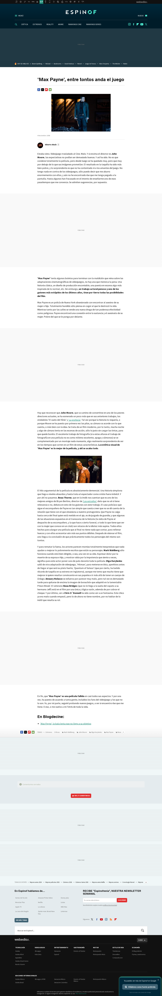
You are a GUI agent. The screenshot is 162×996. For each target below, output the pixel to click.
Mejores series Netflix (98, 882)
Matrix (125, 64)
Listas (63, 902)
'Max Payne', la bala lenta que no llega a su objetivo (65, 723)
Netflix (40, 902)
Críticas (57, 732)
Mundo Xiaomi (20, 964)
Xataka (17, 951)
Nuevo (141, 15)
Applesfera (18, 958)
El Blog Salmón (137, 951)
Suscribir (122, 900)
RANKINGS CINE (74, 24)
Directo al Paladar (79, 951)
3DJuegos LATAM (40, 979)
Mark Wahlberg (69, 732)
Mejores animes (114, 882)
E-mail (50, 89)
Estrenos (49, 732)
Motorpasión (97, 951)
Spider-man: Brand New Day (46, 912)
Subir (140, 940)
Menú (20, 15)
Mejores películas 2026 (52, 882)
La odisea (41, 907)
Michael (48, 64)
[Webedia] (22, 939)
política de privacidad (110, 905)
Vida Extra (38, 954)
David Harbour (69, 64)
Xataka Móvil (19, 954)
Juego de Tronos (90, 64)
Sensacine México (59, 979)
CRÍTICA (24, 24)
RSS (111, 919)
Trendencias (116, 951)
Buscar (142, 930)
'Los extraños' (89, 501)
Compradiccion (118, 958)
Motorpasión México (99, 979)
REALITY (49, 24)
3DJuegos (38, 951)
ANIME (61, 24)
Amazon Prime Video (45, 898)
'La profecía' (74, 419)
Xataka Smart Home (21, 961)
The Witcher (116, 64)
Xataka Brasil (19, 983)
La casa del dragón (22, 911)
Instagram (129, 24)
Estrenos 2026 (67, 882)
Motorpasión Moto (99, 954)
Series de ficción (21, 898)
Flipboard (137, 24)
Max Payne (109, 732)
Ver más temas (21, 920)
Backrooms (57, 64)
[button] (52, 144)
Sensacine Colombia (60, 983)
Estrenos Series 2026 (82, 882)
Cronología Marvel (128, 882)
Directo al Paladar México (79, 980)
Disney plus (65, 898)
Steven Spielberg (37, 64)
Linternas (64, 911)
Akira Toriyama (104, 64)
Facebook (133, 24)
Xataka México (20, 979)
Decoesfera (116, 954)
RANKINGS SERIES (93, 24)
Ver (82, 796)
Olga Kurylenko (96, 732)
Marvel (79, 64)
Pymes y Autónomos (138, 954)
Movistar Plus (20, 902)
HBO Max (64, 907)
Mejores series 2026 (36, 882)
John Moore (83, 732)
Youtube (141, 24)
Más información (81, 994)
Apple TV (18, 907)
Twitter (146, 24)
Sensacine (57, 951)
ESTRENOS (37, 24)
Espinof (81, 12)
